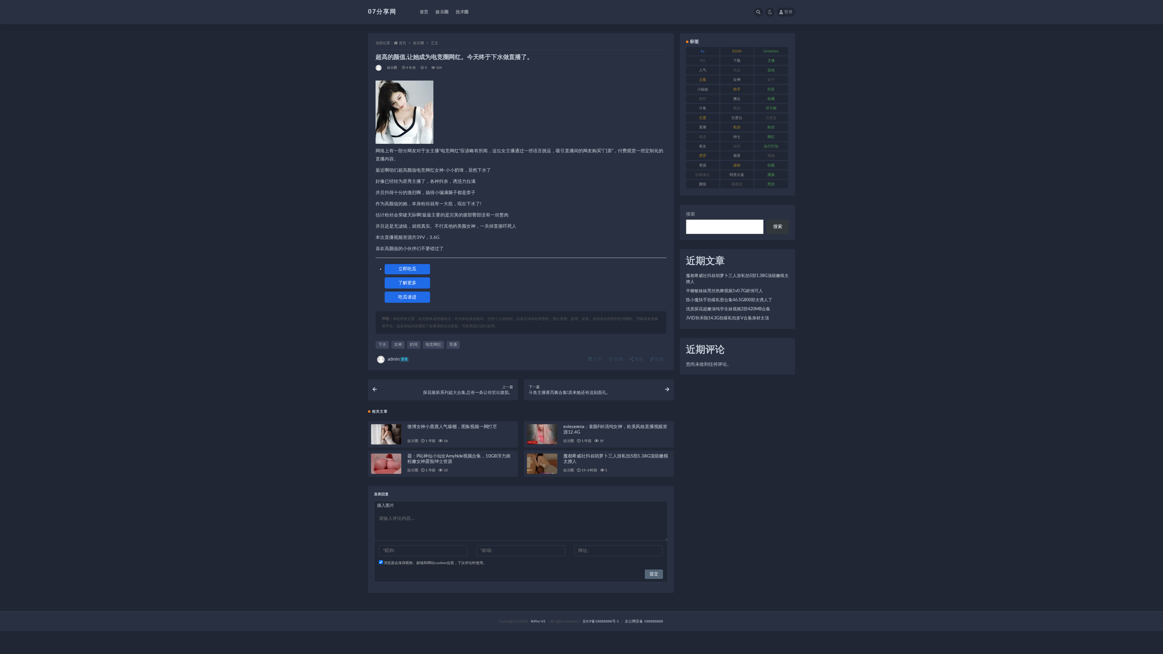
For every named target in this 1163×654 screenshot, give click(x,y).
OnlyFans (771, 51)
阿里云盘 (737, 175)
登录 (788, 12)
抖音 (771, 89)
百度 (702, 118)
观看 (737, 155)
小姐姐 (702, 89)
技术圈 (462, 12)
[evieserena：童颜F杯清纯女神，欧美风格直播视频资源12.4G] (542, 434)
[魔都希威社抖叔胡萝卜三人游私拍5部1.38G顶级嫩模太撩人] (542, 464)
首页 (424, 12)
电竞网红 (433, 345)
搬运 (737, 99)
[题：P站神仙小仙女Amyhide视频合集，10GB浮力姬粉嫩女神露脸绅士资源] (386, 464)
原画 (771, 70)
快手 (737, 89)
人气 (702, 70)
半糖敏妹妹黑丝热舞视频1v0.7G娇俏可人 (724, 291)
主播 (771, 60)
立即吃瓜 (407, 269)
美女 (702, 146)
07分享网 (382, 12)
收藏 (618, 359)
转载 (771, 165)
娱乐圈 (442, 12)
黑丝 (771, 184)
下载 (737, 60)
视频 (771, 155)
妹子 (771, 79)
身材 (737, 165)
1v (702, 51)
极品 (737, 108)
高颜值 (736, 184)
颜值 (702, 184)
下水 (382, 345)
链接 (659, 359)
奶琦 (414, 345)
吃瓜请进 (407, 297)
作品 (737, 70)
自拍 (737, 146)
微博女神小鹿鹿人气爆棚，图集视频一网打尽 (452, 426)
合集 (702, 79)
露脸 (771, 175)
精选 (702, 137)
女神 (398, 345)
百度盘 (771, 118)
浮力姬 (771, 108)
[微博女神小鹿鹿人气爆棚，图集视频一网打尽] (386, 434)
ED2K (737, 51)
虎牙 (702, 155)
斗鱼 (702, 108)
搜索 (690, 214)
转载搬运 (702, 175)
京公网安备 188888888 (644, 621)
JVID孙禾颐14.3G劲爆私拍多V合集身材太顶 (727, 318)
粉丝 (771, 127)
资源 (702, 165)
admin (398, 359)
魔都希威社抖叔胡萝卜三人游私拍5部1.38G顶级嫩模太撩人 (737, 279)
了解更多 (407, 283)
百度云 (736, 118)
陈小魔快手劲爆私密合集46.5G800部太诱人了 (729, 300)
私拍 (737, 127)
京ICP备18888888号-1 (600, 621)
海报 (638, 359)
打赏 (597, 359)
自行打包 (771, 146)
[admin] (379, 68)
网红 (771, 137)
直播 (453, 345)
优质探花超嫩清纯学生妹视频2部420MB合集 (728, 309)
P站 (702, 60)
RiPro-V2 (538, 621)
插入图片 (385, 506)
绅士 (737, 137)
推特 (702, 99)
